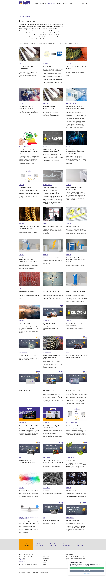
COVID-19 (45, 43)
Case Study (39, 43)
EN (82, 3)
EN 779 (54, 43)
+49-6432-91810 (22, 559)
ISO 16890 (65, 43)
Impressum (35, 572)
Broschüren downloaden (66, 544)
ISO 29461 (71, 43)
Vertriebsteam (22, 572)
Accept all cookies (86, 568)
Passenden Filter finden (53, 544)
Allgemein (26, 43)
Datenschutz (29, 572)
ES (83, 3)
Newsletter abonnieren (80, 544)
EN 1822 (50, 43)
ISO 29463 (77, 43)
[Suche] (86, 3)
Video (82, 43)
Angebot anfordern (26, 544)
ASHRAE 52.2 (32, 43)
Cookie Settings (87, 573)
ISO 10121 (60, 43)
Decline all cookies (87, 570)
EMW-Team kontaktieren (39, 544)
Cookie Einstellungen (44, 572)
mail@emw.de (22, 561)
